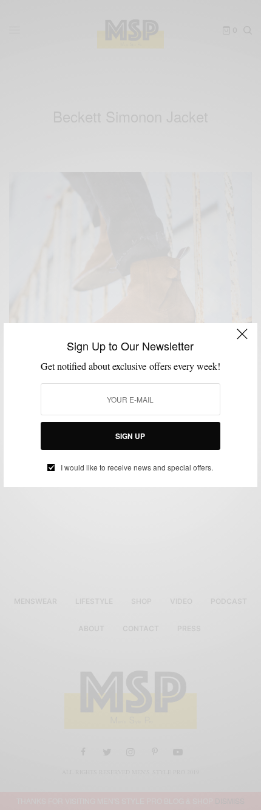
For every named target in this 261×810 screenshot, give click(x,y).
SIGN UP (130, 435)
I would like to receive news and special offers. (137, 467)
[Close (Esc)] (242, 339)
